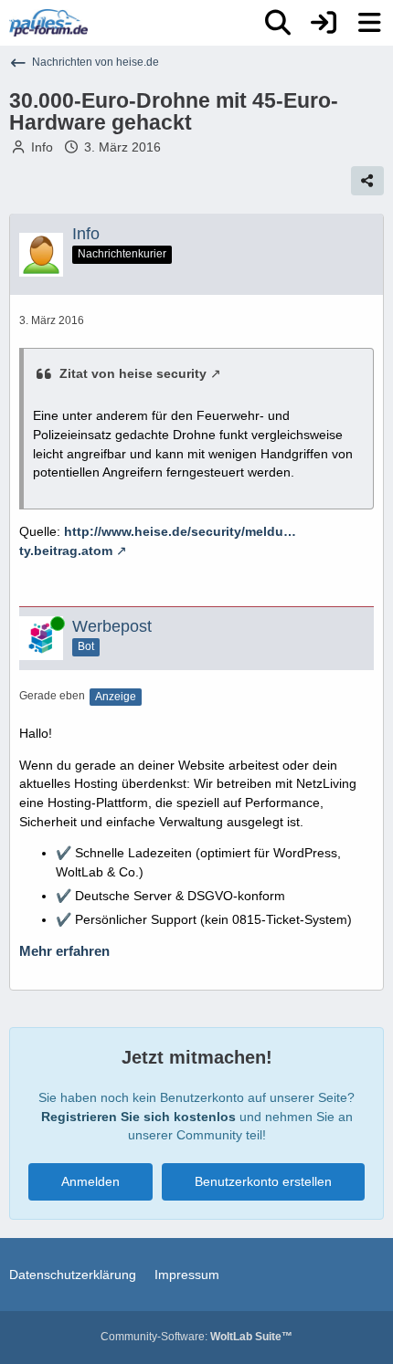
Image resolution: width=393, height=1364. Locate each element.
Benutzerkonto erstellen (263, 1181)
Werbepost (112, 626)
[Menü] (369, 23)
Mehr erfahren (64, 951)
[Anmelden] (323, 23)
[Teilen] (367, 180)
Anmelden (90, 1181)
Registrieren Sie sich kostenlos (138, 1116)
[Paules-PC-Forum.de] (48, 23)
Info (42, 147)
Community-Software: (196, 1336)
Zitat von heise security (133, 373)
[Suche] (278, 23)
